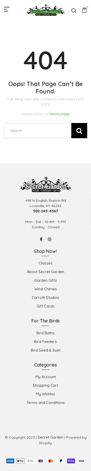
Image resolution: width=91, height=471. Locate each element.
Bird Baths (45, 333)
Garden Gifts (45, 280)
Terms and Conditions (46, 402)
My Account (45, 376)
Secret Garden (50, 437)
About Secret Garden (45, 271)
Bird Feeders (45, 341)
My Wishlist (45, 394)
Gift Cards (46, 306)
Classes (46, 263)
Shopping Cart (45, 385)
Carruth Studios (45, 297)
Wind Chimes (45, 288)
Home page (59, 114)
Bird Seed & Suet (45, 350)
